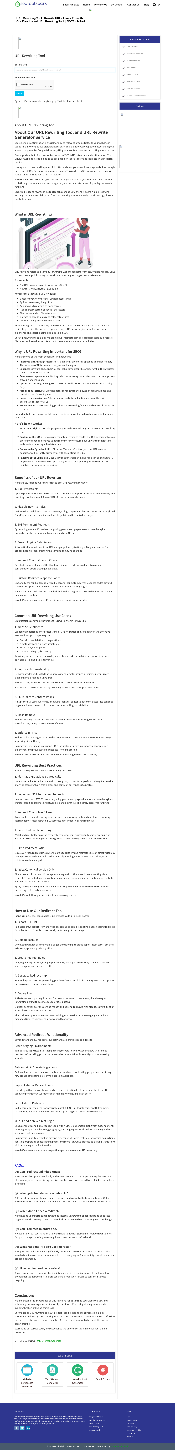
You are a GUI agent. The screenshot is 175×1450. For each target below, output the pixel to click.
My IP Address (132, 68)
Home (86, 4)
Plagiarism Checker (96, 1417)
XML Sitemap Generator (49, 1340)
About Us (130, 1437)
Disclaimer (130, 1423)
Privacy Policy (132, 1427)
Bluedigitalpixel (119, 1446)
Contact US (133, 4)
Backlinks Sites (71, 4)
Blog (146, 4)
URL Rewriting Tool (96, 1427)
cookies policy (132, 1420)
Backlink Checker (133, 61)
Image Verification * (26, 77)
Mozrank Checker (133, 82)
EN (158, 4)
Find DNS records (133, 89)
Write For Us (100, 4)
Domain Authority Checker (136, 96)
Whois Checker (132, 75)
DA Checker (117, 4)
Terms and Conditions (134, 1430)
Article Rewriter (133, 46)
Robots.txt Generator (135, 53)
